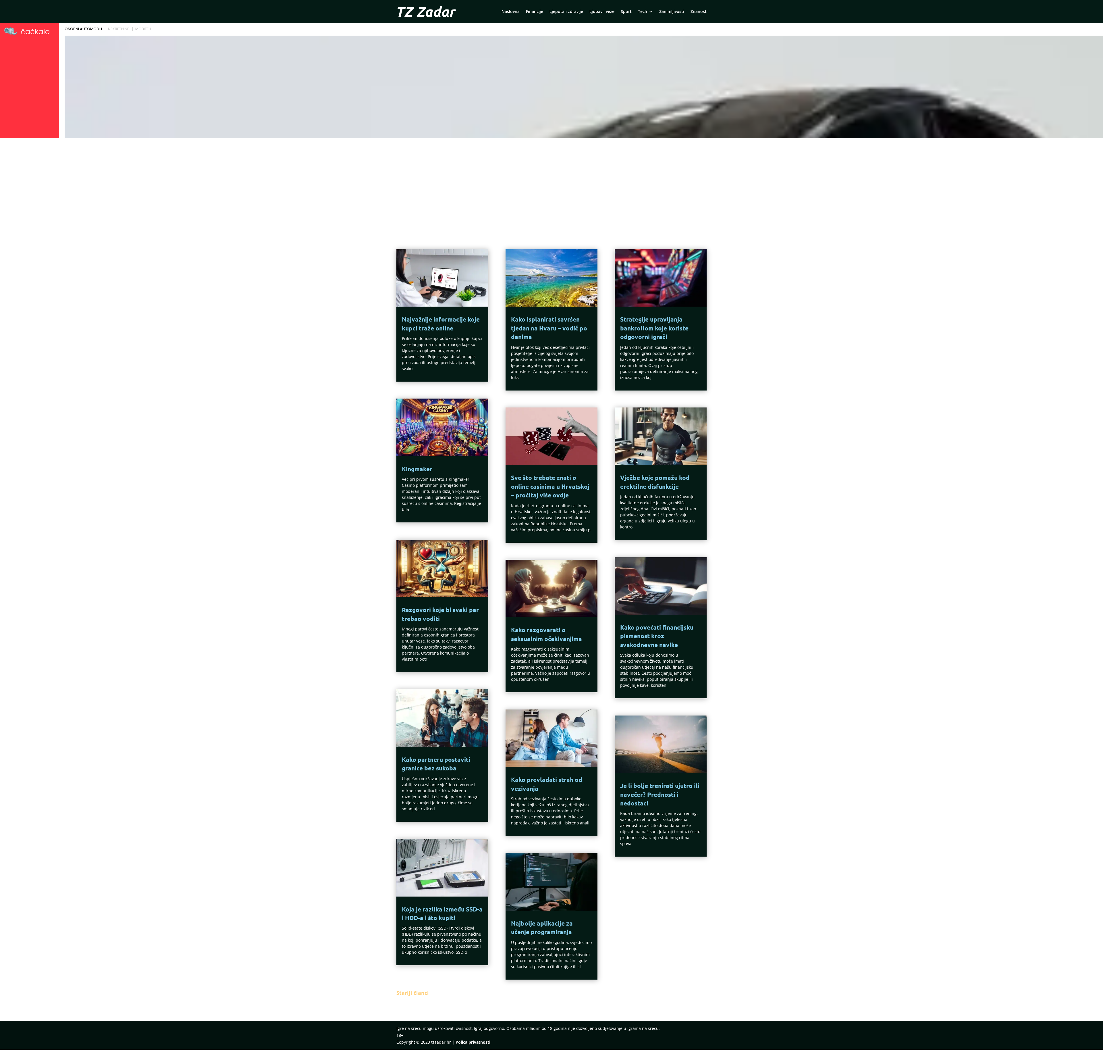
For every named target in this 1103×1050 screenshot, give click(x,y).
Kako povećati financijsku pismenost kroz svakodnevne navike (656, 636)
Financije (534, 11)
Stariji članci (412, 992)
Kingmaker (417, 469)
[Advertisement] (551, 183)
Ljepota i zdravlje (566, 11)
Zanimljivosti (671, 11)
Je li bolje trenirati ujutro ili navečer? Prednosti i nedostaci (659, 794)
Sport (626, 11)
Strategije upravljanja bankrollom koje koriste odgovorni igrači (654, 328)
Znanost (699, 11)
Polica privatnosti (473, 1042)
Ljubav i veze (601, 11)
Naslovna (511, 11)
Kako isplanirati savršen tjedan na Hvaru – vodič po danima (549, 328)
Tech (642, 11)
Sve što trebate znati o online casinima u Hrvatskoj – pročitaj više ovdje (550, 486)
